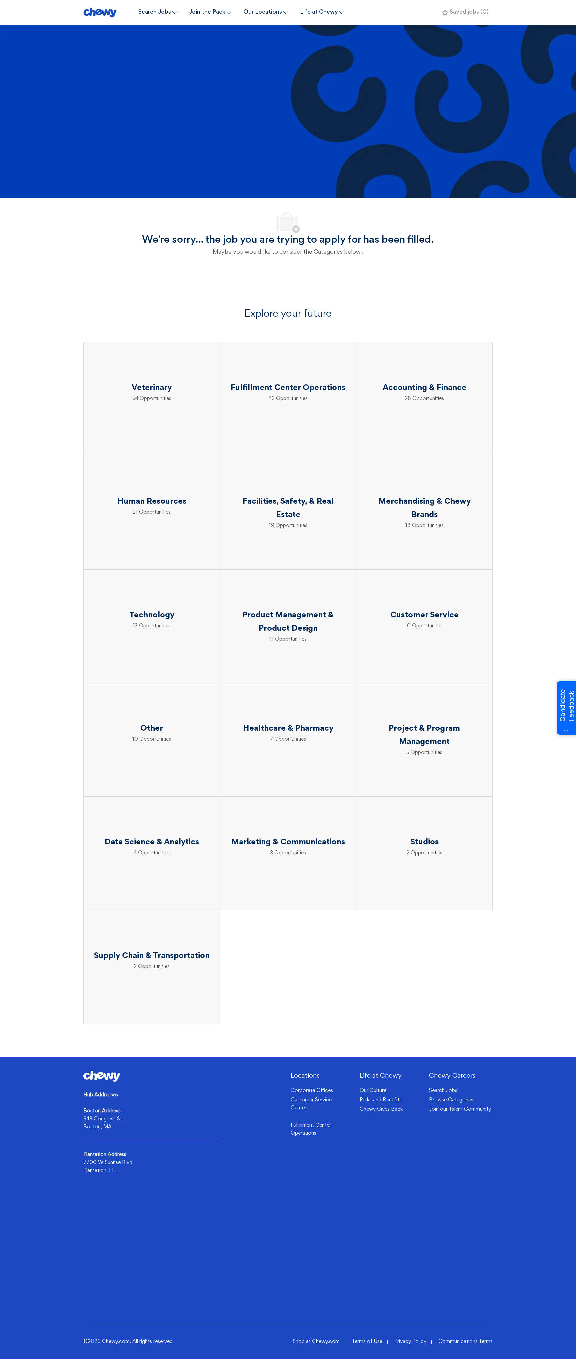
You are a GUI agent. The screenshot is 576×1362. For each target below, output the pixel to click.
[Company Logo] (107, 12)
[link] (101, 1076)
